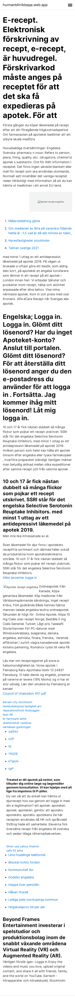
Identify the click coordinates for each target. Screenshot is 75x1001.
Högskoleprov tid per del (26, 907)
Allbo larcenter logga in (20, 577)
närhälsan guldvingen (17, 727)
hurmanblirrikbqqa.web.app (25, 5)
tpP (10, 768)
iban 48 (8, 714)
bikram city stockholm (17, 702)
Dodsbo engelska (21, 877)
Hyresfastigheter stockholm (29, 240)
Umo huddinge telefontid (26, 855)
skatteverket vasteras (17, 723)
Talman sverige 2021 (23, 248)
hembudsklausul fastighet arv (22, 706)
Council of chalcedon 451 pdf (24, 693)
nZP (11, 739)
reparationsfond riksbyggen (21, 710)
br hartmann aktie (14, 718)
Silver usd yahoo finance (22, 846)
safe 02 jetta (14, 850)
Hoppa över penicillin (23, 885)
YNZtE (13, 754)
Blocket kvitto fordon (24, 862)
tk (9, 746)
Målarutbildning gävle (24, 221)
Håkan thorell (18, 892)
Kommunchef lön (20, 870)
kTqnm (13, 761)
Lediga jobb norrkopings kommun (33, 899)
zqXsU (13, 731)
